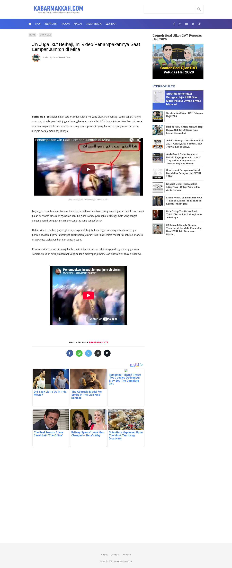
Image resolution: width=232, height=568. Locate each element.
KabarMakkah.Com (61, 57)
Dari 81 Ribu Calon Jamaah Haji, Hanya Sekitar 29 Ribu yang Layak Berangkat (184, 129)
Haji (37, 23)
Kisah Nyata (93, 23)
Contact (115, 555)
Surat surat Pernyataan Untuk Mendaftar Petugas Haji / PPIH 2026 (183, 173)
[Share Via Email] (107, 353)
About (104, 555)
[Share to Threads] (97, 353)
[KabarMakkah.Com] (174, 24)
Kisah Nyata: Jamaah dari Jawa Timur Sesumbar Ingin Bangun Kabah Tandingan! (184, 200)
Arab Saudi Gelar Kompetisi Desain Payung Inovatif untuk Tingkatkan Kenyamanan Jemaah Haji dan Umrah (183, 159)
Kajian (65, 23)
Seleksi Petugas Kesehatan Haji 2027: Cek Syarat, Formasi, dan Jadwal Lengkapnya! (184, 143)
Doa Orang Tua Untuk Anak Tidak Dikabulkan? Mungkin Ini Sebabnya (184, 214)
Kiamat (78, 23)
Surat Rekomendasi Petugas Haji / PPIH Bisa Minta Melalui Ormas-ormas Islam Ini (183, 99)
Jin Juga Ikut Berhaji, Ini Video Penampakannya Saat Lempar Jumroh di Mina (86, 47)
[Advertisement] (88, 87)
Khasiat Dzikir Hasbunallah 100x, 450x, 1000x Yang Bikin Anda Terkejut (183, 186)
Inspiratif (50, 23)
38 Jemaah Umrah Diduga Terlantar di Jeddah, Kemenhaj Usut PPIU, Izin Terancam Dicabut (184, 230)
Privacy (126, 555)
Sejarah (110, 23)
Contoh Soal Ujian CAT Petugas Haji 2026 (177, 37)
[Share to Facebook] (69, 353)
